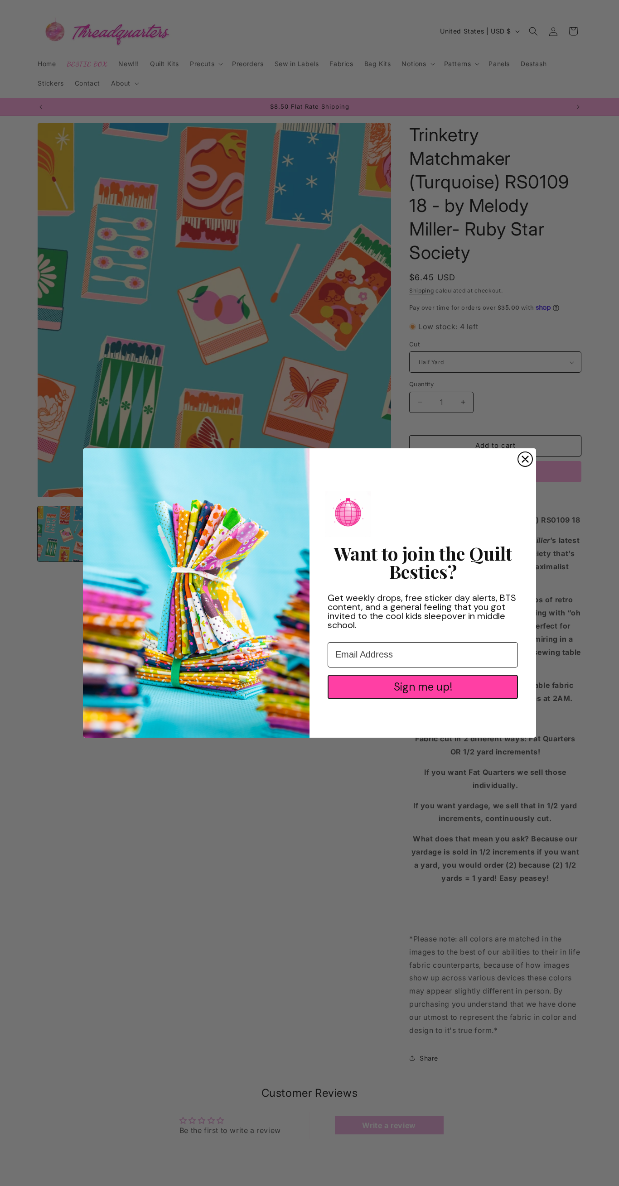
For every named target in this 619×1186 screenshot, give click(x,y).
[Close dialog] (525, 459)
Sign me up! (423, 687)
